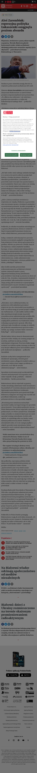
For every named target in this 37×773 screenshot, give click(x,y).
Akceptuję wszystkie (26, 155)
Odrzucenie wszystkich (12, 155)
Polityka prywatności (14, 131)
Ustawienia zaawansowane (18, 150)
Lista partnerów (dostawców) (10, 145)
